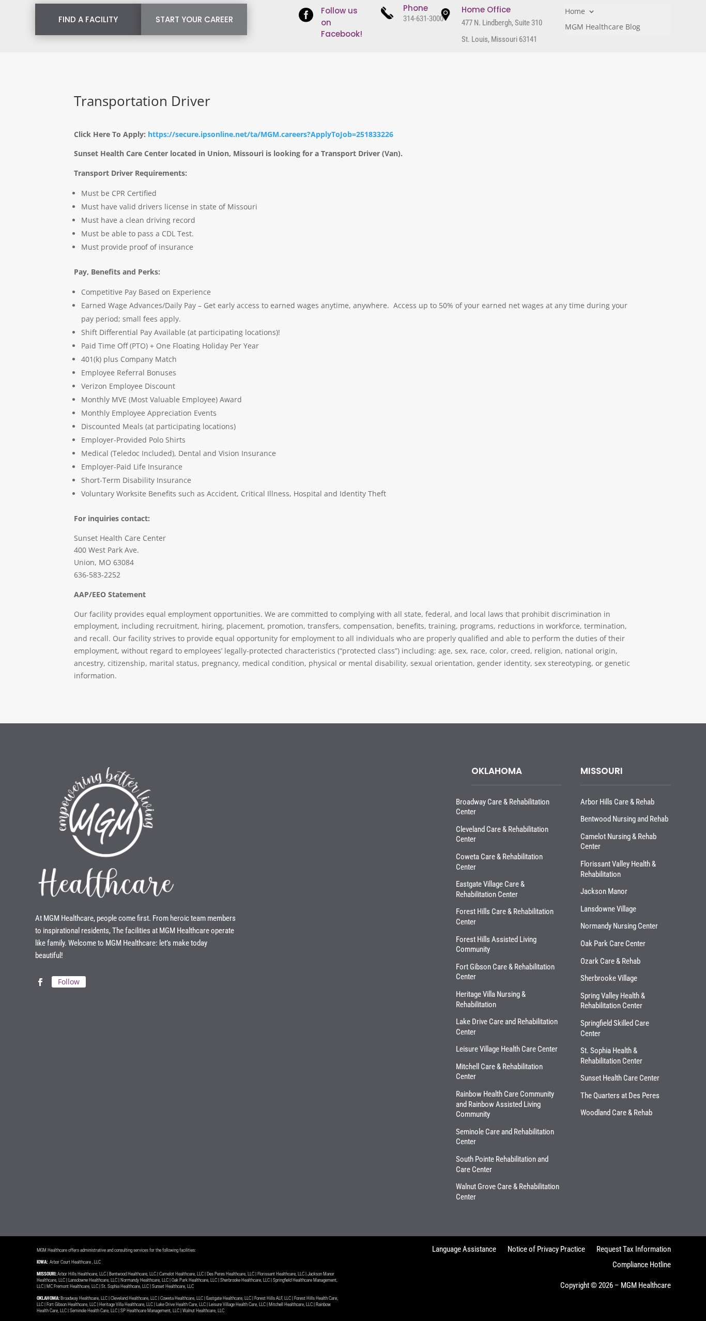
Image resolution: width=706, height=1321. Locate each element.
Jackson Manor (603, 891)
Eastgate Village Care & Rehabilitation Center (490, 889)
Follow (69, 981)
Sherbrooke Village (608, 978)
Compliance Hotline (641, 1265)
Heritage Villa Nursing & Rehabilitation (491, 999)
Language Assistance (464, 1250)
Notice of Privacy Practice (546, 1250)
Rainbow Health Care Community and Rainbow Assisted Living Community (505, 1104)
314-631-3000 (423, 18)
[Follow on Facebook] (40, 982)
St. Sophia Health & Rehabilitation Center (611, 1056)
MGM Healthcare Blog (602, 27)
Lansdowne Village (608, 909)
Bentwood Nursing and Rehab (624, 819)
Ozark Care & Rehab (610, 961)
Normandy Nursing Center (619, 926)
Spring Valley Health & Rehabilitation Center (612, 1001)
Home (575, 12)
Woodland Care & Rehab (616, 1112)
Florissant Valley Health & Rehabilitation (618, 869)
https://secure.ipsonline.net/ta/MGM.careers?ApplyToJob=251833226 (270, 134)
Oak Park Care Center (613, 943)
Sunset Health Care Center (619, 1078)
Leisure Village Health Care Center (507, 1049)
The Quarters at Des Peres (619, 1095)
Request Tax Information (633, 1250)
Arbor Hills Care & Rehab (617, 802)
